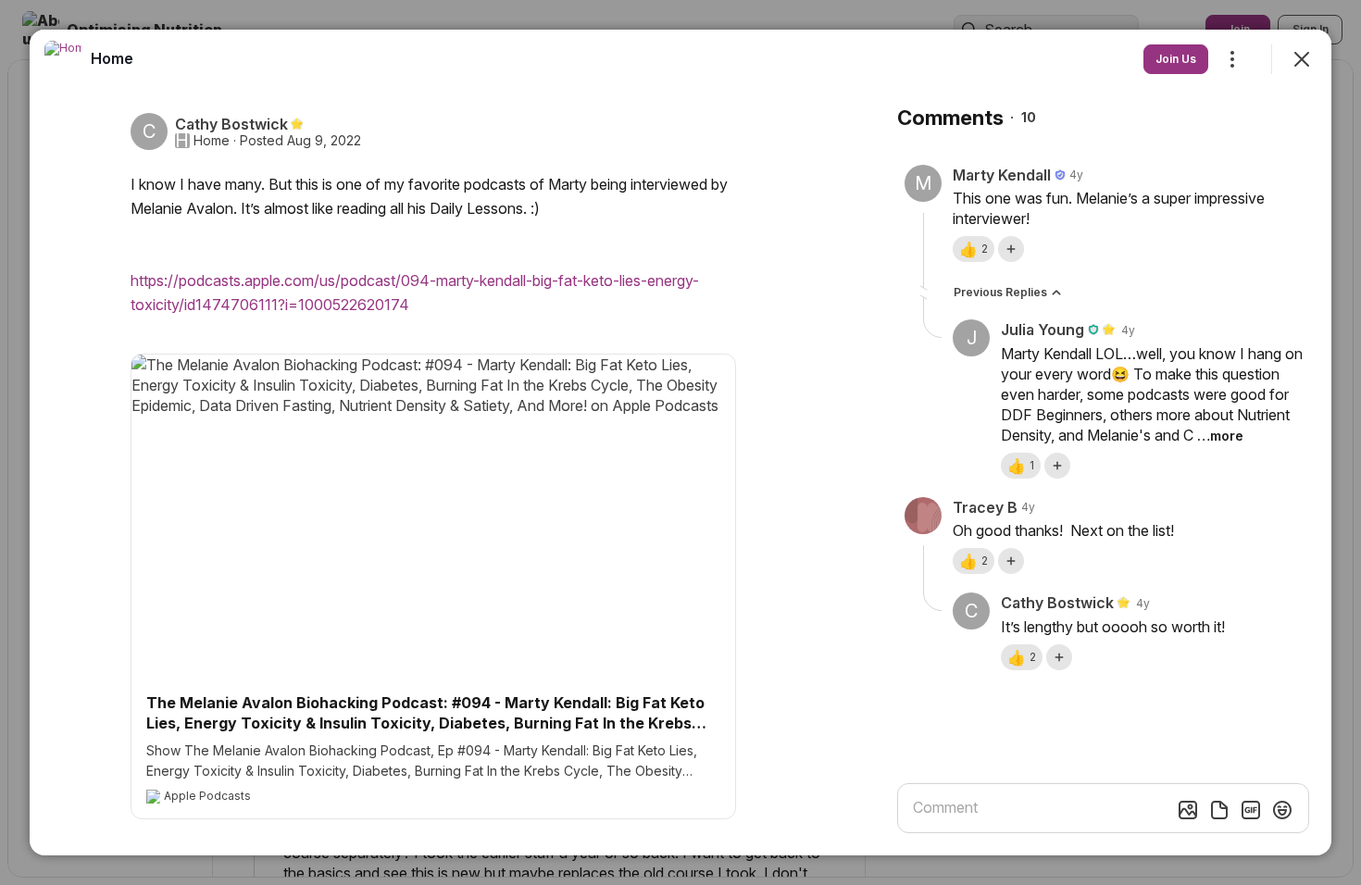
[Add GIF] (1251, 810)
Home (212, 140)
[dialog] (680, 442)
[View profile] (62, 59)
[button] (973, 249)
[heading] (112, 58)
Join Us (1175, 59)
